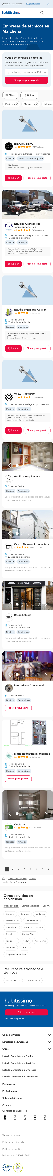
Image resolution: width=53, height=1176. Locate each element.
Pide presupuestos (26, 1012)
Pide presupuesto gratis (26, 80)
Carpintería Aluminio (16, 954)
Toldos (24, 948)
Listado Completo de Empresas (19, 1070)
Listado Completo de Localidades (20, 1077)
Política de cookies (12, 1149)
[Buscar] (42, 13)
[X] (25, 1118)
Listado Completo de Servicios (18, 1063)
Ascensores (40, 941)
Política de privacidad (13, 1142)
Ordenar (31, 95)
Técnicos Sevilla (8, 882)
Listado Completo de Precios (17, 1056)
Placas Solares (12, 921)
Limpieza (10, 914)
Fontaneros (11, 941)
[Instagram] (5, 1118)
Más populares (11, 906)
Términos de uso (11, 1136)
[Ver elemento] (17, 213)
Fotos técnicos (33, 981)
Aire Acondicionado (33, 928)
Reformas (25, 914)
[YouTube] (35, 1118)
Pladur (26, 941)
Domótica (10, 948)
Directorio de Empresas (17, 879)
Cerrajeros (11, 934)
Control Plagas (29, 934)
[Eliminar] (16, 104)
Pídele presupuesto (37, 178)
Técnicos (32, 879)
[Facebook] (15, 1118)
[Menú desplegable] (50, 13)
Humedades (11, 928)
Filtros (12, 95)
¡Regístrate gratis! (33, 4)
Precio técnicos (13, 981)
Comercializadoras (30, 906)
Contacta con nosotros (14, 1111)
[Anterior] (9, 213)
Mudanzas (40, 914)
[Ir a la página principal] (11, 13)
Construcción (31, 921)
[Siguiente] (46, 213)
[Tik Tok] (45, 1118)
